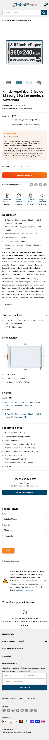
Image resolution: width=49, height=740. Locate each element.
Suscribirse (24, 687)
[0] (44, 5)
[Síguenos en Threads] (35, 710)
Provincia (6, 525)
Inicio (2, 20)
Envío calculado (18, 125)
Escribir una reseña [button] (24, 492)
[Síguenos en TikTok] (26, 710)
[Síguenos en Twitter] (8, 710)
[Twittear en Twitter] (40, 184)
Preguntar (30, 204)
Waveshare (7, 105)
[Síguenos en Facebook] (4, 710)
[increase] (28, 166)
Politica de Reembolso (10, 561)
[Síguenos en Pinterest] (17, 710)
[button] (47, 82)
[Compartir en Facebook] (31, 184)
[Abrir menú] (3, 5)
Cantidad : (6, 166)
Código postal (7, 536)
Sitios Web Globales (8, 699)
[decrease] (14, 166)
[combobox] (21, 12)
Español (29, 699)
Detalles (7, 204)
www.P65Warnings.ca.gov (24, 590)
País (4, 514)
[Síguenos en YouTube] (22, 710)
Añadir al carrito (24, 175)
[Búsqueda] (44, 12)
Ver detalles (18, 204)
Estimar (8, 550)
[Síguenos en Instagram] (13, 710)
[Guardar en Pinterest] (36, 184)
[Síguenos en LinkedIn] (31, 710)
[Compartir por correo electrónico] (45, 184)
